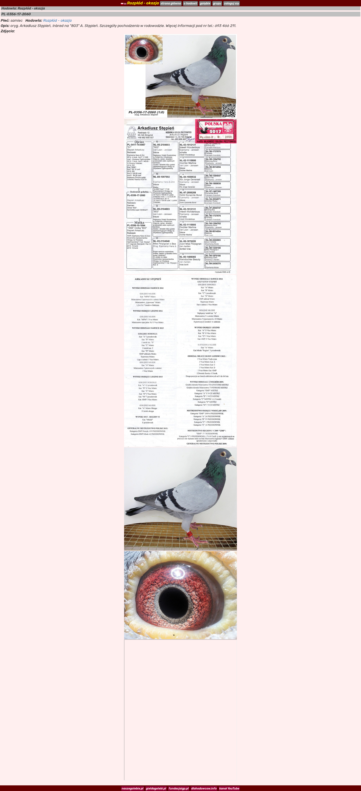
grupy (217, 3)
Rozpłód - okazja (57, 20)
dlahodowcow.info (204, 788)
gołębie (205, 3)
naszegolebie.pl (132, 788)
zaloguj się (231, 3)
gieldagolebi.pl (156, 788)
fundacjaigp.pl (179, 788)
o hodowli (190, 3)
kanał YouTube (229, 788)
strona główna (171, 3)
